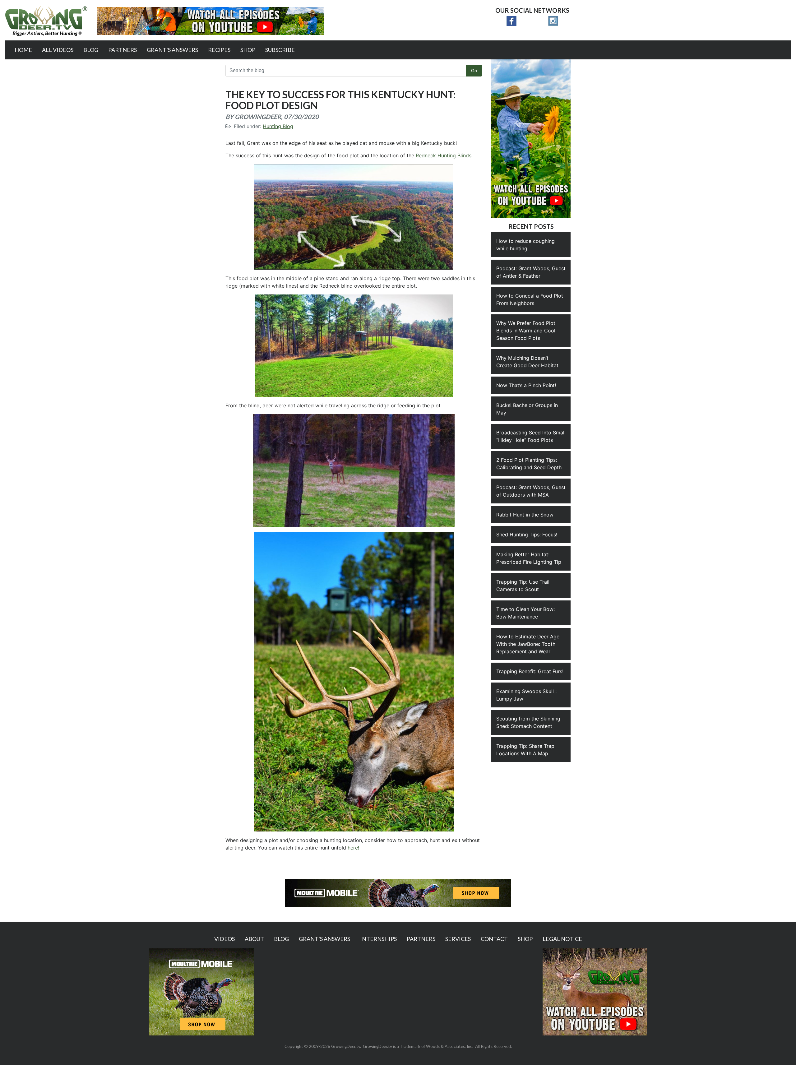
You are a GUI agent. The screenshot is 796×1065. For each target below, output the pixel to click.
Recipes (219, 49)
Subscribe (280, 49)
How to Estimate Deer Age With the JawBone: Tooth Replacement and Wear (527, 644)
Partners (122, 49)
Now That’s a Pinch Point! (526, 385)
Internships (378, 938)
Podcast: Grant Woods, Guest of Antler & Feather (531, 272)
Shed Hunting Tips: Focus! (526, 534)
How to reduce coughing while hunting (525, 245)
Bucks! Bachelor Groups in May (527, 409)
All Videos (57, 49)
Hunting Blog (278, 126)
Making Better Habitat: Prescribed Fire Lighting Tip (528, 558)
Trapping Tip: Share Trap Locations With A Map (525, 750)
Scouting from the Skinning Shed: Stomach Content (528, 722)
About (254, 938)
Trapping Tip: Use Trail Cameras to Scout (522, 585)
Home (23, 49)
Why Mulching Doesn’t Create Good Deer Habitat (527, 361)
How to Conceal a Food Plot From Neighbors (529, 299)
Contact (494, 938)
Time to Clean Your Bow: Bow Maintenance (525, 613)
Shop (247, 49)
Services (458, 938)
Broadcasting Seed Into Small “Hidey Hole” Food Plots (531, 436)
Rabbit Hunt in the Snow (524, 515)
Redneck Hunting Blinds (443, 155)
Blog (90, 49)
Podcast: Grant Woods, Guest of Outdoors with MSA (531, 491)
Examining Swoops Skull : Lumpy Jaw (526, 695)
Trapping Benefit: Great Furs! (529, 671)
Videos (224, 938)
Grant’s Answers (172, 49)
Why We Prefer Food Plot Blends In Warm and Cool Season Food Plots (525, 330)
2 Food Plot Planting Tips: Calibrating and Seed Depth (529, 463)
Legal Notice (562, 938)
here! (352, 848)
